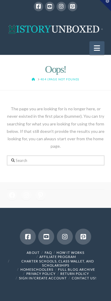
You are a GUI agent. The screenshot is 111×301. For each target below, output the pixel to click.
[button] (96, 48)
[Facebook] (38, 6)
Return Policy (74, 273)
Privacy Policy (41, 273)
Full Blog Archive (76, 269)
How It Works (70, 252)
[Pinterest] (72, 6)
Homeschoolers (36, 269)
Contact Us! (84, 278)
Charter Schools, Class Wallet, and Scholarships (57, 263)
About (33, 252)
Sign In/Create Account (43, 278)
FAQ (48, 252)
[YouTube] (49, 6)
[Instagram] (61, 6)
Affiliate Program (57, 257)
